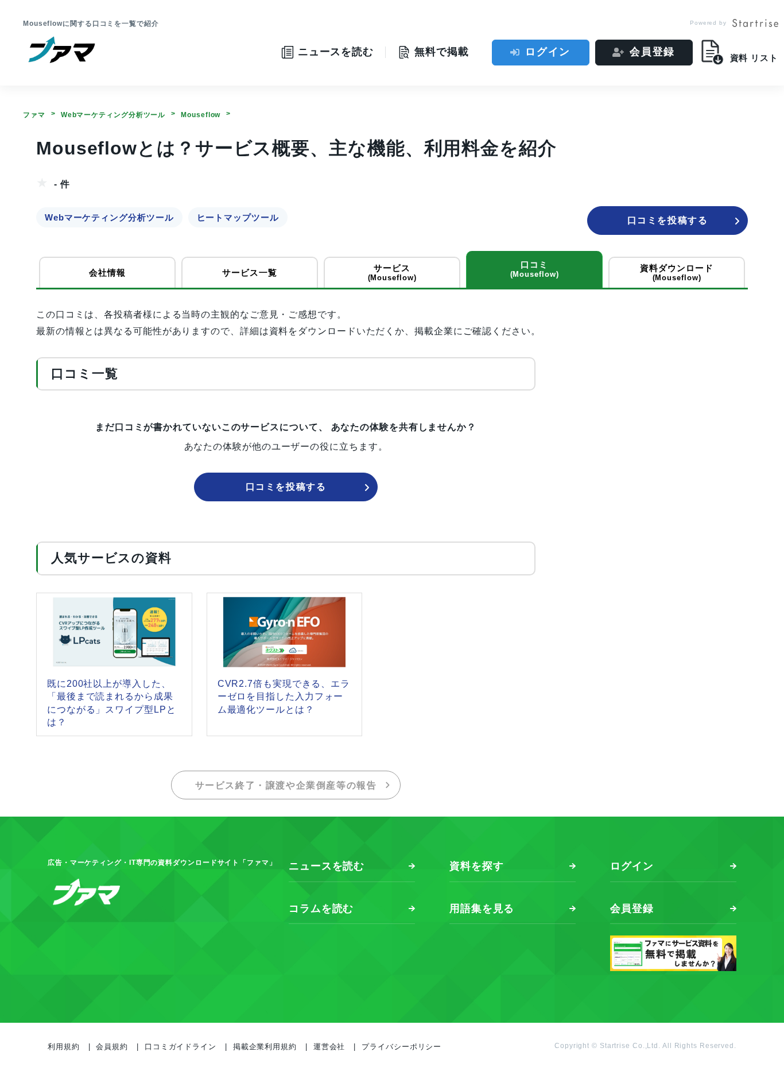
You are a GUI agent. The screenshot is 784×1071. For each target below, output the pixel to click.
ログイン (547, 51)
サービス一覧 (249, 272)
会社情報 (107, 272)
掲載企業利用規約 (265, 1046)
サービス (392, 272)
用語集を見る (481, 908)
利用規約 (64, 1046)
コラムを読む (321, 908)
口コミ (534, 269)
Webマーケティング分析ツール (109, 217)
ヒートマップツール (238, 217)
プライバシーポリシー (401, 1046)
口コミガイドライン (180, 1046)
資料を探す (476, 866)
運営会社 (329, 1046)
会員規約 (112, 1046)
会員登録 (652, 51)
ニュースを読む (326, 866)
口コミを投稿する (667, 220)
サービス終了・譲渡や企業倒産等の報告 (286, 785)
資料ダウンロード (676, 272)
